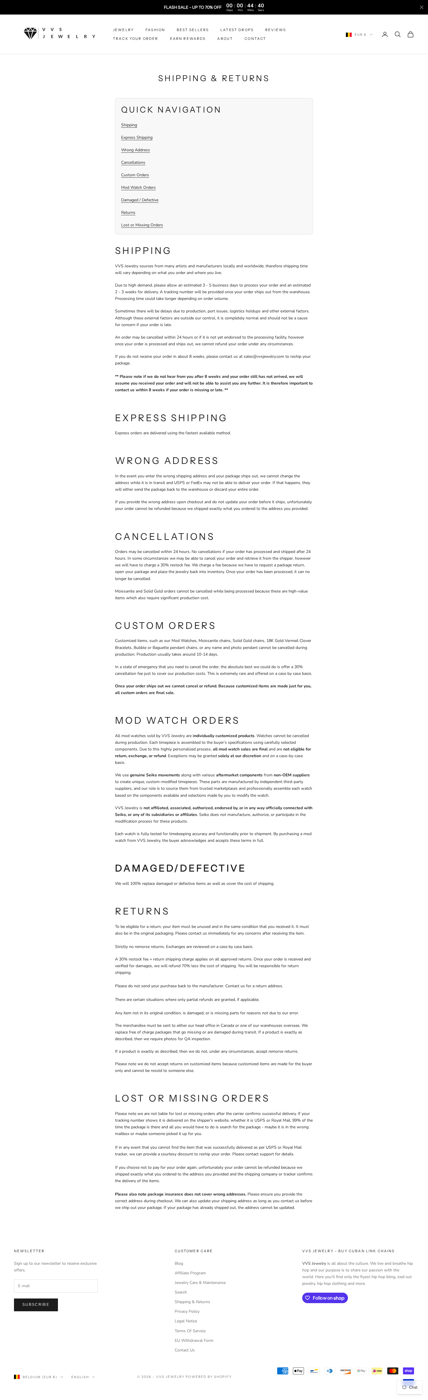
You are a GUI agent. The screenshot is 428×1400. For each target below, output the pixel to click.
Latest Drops (237, 30)
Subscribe (35, 1304)
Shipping (129, 125)
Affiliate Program (190, 1273)
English (80, 1377)
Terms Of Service (190, 1331)
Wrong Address (135, 150)
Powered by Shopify (209, 1377)
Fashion (155, 30)
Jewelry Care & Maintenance (200, 1282)
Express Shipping (137, 137)
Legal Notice (186, 1321)
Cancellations (133, 162)
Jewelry (123, 30)
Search (181, 1292)
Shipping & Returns (192, 1302)
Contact (255, 38)
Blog (179, 1263)
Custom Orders (135, 175)
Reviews (275, 30)
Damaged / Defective (139, 200)
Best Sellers (193, 30)
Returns (128, 212)
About (225, 38)
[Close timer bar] (421, 7)
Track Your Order (135, 38)
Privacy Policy (187, 1311)
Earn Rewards (188, 38)
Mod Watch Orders (138, 187)
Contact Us (185, 1350)
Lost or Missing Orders (142, 225)
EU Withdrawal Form (194, 1340)
